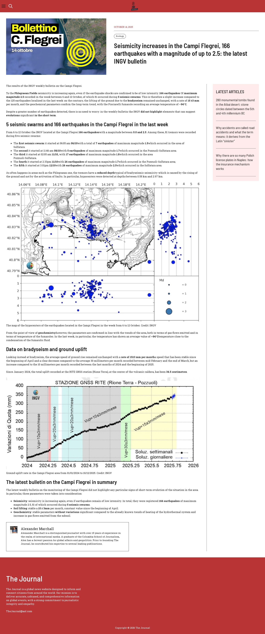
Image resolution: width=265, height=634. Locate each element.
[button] (10, 6)
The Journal (143, 627)
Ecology (120, 36)
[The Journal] (134, 6)
